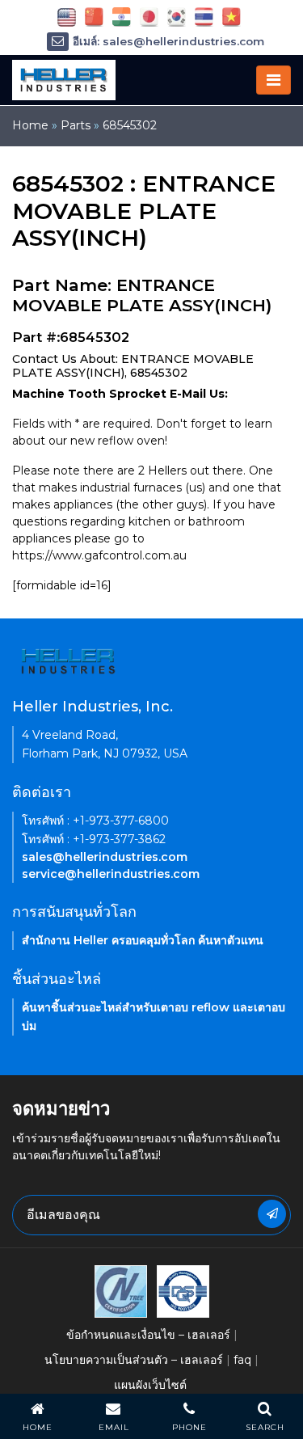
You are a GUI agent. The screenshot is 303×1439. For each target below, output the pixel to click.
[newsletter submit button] (272, 1214)
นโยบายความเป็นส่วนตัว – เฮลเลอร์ (133, 1359)
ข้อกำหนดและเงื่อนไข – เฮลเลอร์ (148, 1334)
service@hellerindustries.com (111, 874)
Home (30, 125)
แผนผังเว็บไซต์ (150, 1385)
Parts (75, 125)
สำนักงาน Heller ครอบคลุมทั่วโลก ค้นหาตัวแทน (142, 940)
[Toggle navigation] (273, 80)
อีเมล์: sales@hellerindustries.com (168, 41)
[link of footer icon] (121, 1290)
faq (242, 1359)
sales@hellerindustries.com (104, 857)
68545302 (130, 125)
